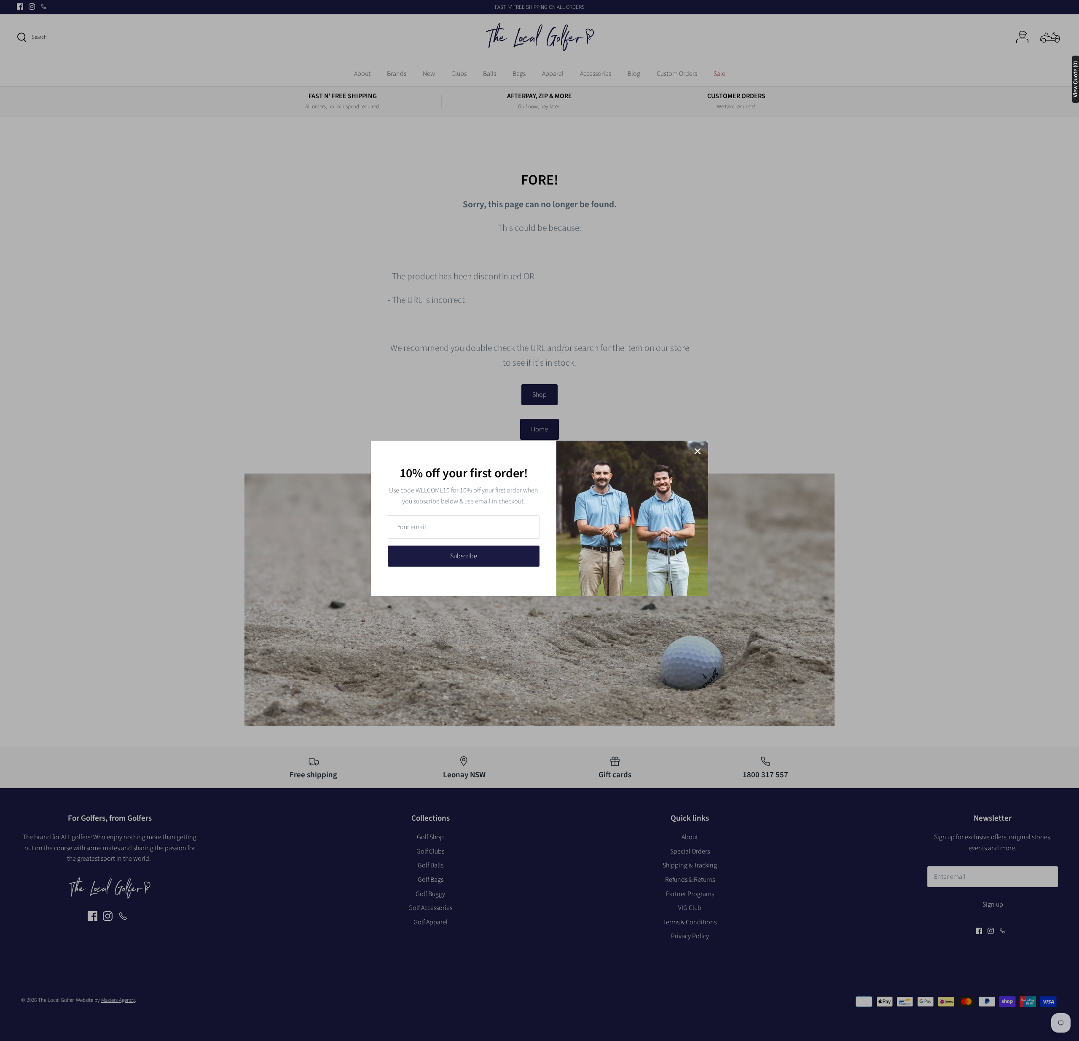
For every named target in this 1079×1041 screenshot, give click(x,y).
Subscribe (463, 556)
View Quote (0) (1075, 79)
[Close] (697, 451)
